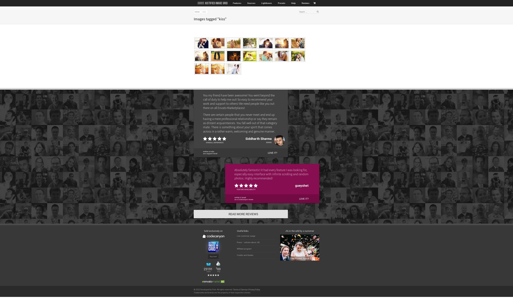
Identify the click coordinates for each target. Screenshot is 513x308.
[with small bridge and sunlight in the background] (201, 69)
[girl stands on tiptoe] (217, 56)
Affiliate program (244, 249)
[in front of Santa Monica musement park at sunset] (282, 43)
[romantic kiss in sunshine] (217, 43)
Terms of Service (240, 289)
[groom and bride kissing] (233, 69)
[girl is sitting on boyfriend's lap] (282, 56)
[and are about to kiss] (217, 69)
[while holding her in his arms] (298, 56)
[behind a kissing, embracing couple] (298, 43)
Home (197, 12)
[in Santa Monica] (201, 56)
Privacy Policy (254, 289)
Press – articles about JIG (248, 242)
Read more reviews (243, 214)
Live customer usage (246, 236)
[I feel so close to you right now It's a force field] (233, 43)
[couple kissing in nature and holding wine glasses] (249, 56)
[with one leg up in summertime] (249, 43)
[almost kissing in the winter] (201, 43)
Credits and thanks (245, 255)
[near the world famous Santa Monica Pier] (266, 43)
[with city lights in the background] (233, 56)
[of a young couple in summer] (266, 56)
